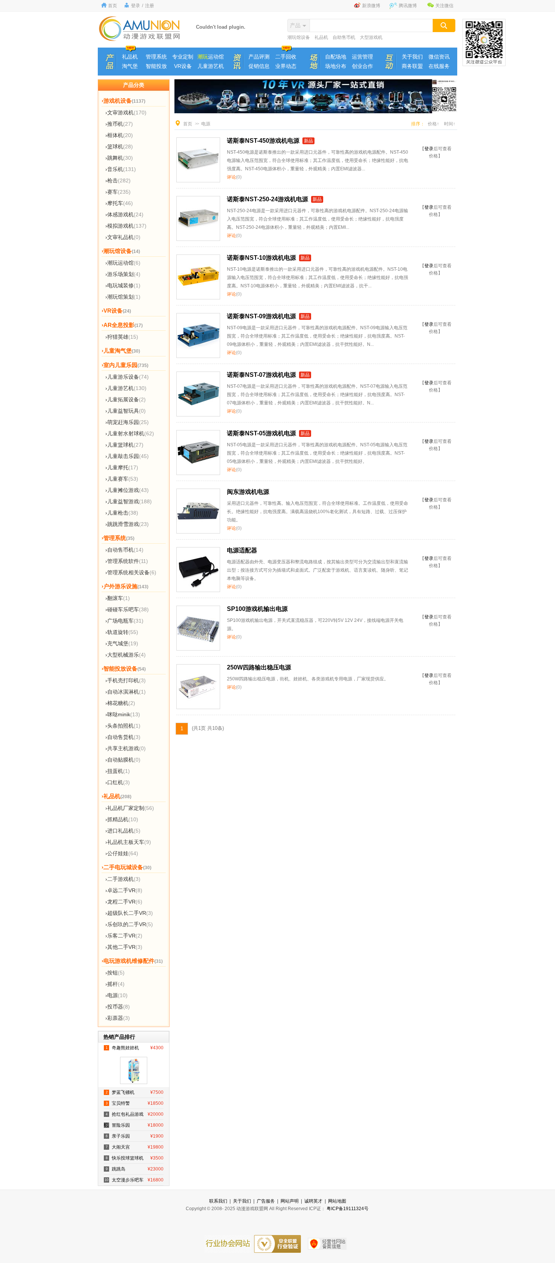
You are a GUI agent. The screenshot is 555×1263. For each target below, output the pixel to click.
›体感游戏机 (124, 214)
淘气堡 (130, 66)
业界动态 (285, 66)
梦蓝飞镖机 (134, 1092)
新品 (308, 140)
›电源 (116, 995)
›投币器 (117, 1007)
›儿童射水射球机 (129, 433)
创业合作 (362, 66)
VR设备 (183, 66)
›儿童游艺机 (125, 388)
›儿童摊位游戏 (127, 490)
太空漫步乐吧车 (134, 1180)
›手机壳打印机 (125, 680)
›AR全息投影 (122, 325)
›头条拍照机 (122, 726)
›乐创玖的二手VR (129, 924)
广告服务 (266, 1201)
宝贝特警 (134, 1103)
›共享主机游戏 (125, 748)
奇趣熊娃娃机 (134, 1047)
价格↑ (433, 123)
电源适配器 (242, 550)
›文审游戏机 (125, 112)
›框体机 (119, 135)
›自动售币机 (124, 550)
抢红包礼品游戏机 (133, 1116)
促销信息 (259, 66)
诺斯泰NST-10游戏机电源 (261, 257)
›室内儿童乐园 (125, 365)
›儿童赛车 (121, 479)
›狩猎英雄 (121, 337)
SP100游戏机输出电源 (257, 609)
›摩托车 (119, 203)
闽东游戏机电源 (248, 492)
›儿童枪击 (121, 513)
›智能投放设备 (124, 668)
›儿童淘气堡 (121, 350)
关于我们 (412, 57)
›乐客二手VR (123, 936)
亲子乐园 (134, 1136)
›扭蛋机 (117, 771)
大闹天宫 (134, 1147)
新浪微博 (371, 5)
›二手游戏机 (122, 879)
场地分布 (335, 66)
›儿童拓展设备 (125, 399)
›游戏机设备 (123, 100)
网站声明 (290, 1201)
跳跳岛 (134, 1169)
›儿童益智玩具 (125, 411)
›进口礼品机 (122, 831)
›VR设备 (116, 310)
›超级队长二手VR (129, 913)
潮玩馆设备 (298, 37)
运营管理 (362, 57)
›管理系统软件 (126, 561)
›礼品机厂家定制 (129, 808)
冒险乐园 (134, 1125)
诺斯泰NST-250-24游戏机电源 (267, 199)
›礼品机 (116, 796)
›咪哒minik (122, 714)
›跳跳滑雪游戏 (127, 524)
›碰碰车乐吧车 (127, 609)
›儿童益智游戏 (128, 501)
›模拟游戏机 (125, 226)
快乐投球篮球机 (134, 1158)
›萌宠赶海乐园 (127, 422)
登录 (135, 5)
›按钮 (115, 973)
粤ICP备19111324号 (347, 1208)
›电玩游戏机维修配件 (132, 961)
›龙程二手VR (123, 902)
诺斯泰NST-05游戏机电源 (261, 433)
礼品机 (321, 37)
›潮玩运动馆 (122, 263)
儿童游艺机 (210, 66)
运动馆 (210, 57)
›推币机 (119, 124)
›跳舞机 (119, 158)
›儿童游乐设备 (127, 377)
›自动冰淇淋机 (125, 692)
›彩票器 (117, 1018)
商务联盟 (412, 66)
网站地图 (337, 1201)
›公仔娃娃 (121, 853)
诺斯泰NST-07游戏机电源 (261, 375)
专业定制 (182, 57)
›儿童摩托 (121, 467)
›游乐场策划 (122, 274)
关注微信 (444, 5)
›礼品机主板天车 (128, 842)
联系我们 (218, 1201)
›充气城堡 (121, 643)
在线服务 (439, 66)
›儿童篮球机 (124, 445)
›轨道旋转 (121, 632)
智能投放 (156, 66)
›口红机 (117, 782)
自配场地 (335, 57)
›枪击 (118, 180)
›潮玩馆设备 (121, 251)
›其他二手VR (123, 947)
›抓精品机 (121, 819)
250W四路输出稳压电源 (259, 667)
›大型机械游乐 (125, 655)
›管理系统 (118, 538)
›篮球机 (119, 146)
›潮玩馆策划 (122, 297)
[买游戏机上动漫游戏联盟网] (140, 39)
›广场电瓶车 (124, 621)
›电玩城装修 (122, 285)
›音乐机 (120, 169)
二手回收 (285, 57)
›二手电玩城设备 (126, 867)
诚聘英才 (313, 1201)
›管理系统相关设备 (130, 572)
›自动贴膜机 (122, 760)
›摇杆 (115, 984)
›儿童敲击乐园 (127, 456)
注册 (149, 5)
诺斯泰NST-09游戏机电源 (261, 316)
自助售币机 (344, 37)
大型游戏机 (371, 37)
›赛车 (118, 192)
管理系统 (156, 57)
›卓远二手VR (123, 890)
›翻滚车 (117, 598)
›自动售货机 (122, 737)
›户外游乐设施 (125, 586)
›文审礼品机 (122, 237)
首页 (112, 5)
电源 (205, 123)
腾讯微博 (408, 5)
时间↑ (449, 123)
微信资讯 (439, 57)
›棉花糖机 (120, 703)
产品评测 (259, 57)
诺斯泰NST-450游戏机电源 (263, 140)
